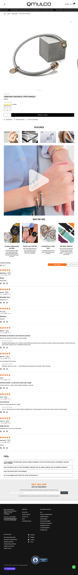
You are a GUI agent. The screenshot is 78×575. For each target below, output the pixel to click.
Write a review (57, 264)
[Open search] (69, 264)
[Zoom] (71, 22)
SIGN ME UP (64, 492)
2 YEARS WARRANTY (45, 528)
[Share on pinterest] (7, 284)
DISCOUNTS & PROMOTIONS (10, 539)
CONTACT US (25, 516)
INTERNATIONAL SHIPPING (10, 544)
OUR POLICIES (7, 534)
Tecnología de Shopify (24, 565)
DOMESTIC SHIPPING (8, 542)
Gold (5, 109)
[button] (8, 104)
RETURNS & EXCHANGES (46, 523)
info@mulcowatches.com (11, 518)
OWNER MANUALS (44, 516)
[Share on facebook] (1, 283)
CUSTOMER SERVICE (45, 509)
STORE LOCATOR (26, 514)
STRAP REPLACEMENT (45, 521)
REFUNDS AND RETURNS (9, 537)
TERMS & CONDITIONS (9, 546)
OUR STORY (25, 512)
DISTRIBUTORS (43, 530)
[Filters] (72, 264)
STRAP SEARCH (43, 519)
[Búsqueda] (71, 4)
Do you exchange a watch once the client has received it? (21, 475)
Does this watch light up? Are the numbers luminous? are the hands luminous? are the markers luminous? (35, 467)
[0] (73, 4)
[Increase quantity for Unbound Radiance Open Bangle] (9, 115)
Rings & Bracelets (15, 13)
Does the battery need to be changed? (15, 471)
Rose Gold (9, 109)
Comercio (8, 13)
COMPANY (24, 509)
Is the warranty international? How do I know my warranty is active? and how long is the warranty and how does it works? (36, 462)
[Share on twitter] (4, 283)
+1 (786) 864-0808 (12, 520)
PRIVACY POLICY (7, 548)
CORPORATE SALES (26, 521)
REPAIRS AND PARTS (45, 525)
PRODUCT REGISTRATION (46, 514)
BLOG (23, 519)
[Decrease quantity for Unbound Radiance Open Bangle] (5, 115)
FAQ (41, 512)
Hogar (5, 13)
